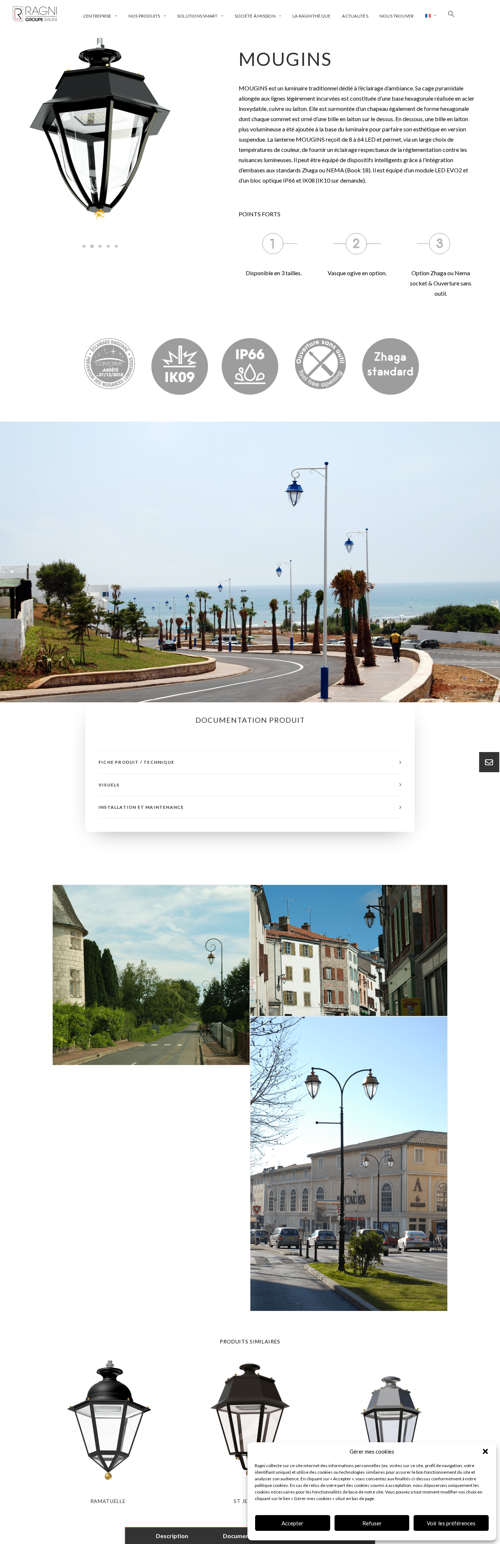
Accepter (292, 1523)
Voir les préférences (451, 1523)
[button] (485, 1451)
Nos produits (144, 16)
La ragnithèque (311, 16)
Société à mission (255, 16)
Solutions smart (197, 16)
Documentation (244, 1535)
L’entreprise (97, 16)
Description (172, 1535)
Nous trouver (397, 16)
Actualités (355, 16)
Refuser (372, 1523)
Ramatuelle (108, 1501)
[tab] (250, 762)
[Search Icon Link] (451, 14)
